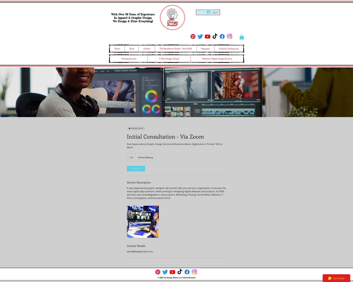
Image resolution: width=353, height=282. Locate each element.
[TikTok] (215, 36)
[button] (241, 37)
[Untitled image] (143, 222)
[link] (136, 168)
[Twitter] (200, 36)
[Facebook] (222, 36)
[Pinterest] (193, 36)
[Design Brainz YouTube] (207, 36)
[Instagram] (229, 36)
